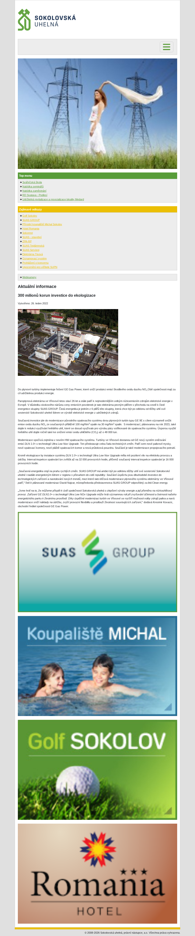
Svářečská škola (32, 182)
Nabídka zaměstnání (34, 190)
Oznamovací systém (34, 258)
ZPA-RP (27, 241)
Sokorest (27, 232)
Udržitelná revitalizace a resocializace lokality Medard (53, 199)
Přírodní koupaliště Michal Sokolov (42, 224)
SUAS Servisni (30, 249)
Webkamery (29, 277)
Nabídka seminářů (33, 186)
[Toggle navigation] (166, 47)
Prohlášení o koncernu (35, 262)
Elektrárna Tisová (32, 254)
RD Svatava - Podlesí (34, 195)
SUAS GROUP (31, 220)
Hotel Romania (30, 228)
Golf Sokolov (29, 215)
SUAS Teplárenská (33, 245)
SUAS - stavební (32, 237)
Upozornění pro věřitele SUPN (39, 267)
